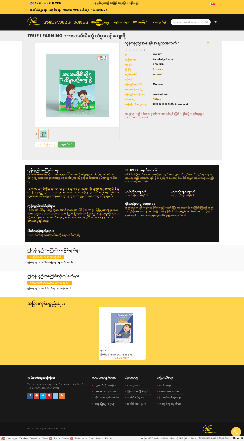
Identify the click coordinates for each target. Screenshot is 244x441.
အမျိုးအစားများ (121, 22)
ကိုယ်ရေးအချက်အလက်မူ (107, 397)
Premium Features (169, 391)
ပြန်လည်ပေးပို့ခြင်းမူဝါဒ (138, 391)
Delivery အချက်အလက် (106, 391)
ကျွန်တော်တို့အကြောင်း (105, 385)
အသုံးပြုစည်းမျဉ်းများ (105, 403)
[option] (122, 333)
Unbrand (157, 74)
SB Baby (157, 99)
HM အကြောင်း (140, 22)
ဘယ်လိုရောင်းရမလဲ (136, 403)
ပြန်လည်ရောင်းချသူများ (170, 397)
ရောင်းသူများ (165, 385)
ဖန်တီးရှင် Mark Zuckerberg (115, 354)
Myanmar (103, 351)
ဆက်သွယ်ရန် (159, 22)
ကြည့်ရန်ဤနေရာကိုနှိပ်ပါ (136, 195)
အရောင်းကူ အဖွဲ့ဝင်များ (170, 403)
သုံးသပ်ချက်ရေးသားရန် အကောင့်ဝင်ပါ (49, 282)
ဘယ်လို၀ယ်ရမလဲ (135, 397)
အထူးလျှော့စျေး (100, 22)
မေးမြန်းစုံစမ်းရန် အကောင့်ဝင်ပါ (45, 256)
